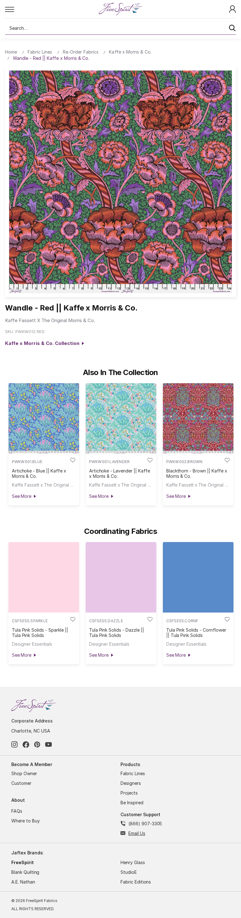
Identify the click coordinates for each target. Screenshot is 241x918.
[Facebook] (26, 744)
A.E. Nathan (23, 881)
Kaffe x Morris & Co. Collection (43, 343)
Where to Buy (25, 820)
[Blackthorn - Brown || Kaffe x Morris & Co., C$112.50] (198, 418)
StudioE (128, 872)
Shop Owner (24, 773)
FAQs (16, 811)
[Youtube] (48, 744)
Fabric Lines (132, 773)
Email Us (136, 833)
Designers (130, 783)
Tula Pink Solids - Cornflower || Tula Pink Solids (196, 632)
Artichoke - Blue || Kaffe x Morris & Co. (39, 473)
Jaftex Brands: (27, 852)
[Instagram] (14, 744)
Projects (129, 792)
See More (21, 496)
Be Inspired (131, 802)
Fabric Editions (135, 881)
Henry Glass (132, 862)
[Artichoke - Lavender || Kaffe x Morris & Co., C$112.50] (121, 418)
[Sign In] (232, 8)
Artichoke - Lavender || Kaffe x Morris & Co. (119, 473)
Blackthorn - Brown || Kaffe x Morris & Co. (196, 473)
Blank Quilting (25, 872)
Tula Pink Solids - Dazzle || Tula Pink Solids (116, 632)
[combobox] (120, 28)
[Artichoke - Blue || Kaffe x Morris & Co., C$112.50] (43, 418)
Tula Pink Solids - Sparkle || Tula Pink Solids (40, 632)
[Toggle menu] (51, 9)
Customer (21, 783)
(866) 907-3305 (145, 823)
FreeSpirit (22, 862)
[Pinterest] (37, 744)
